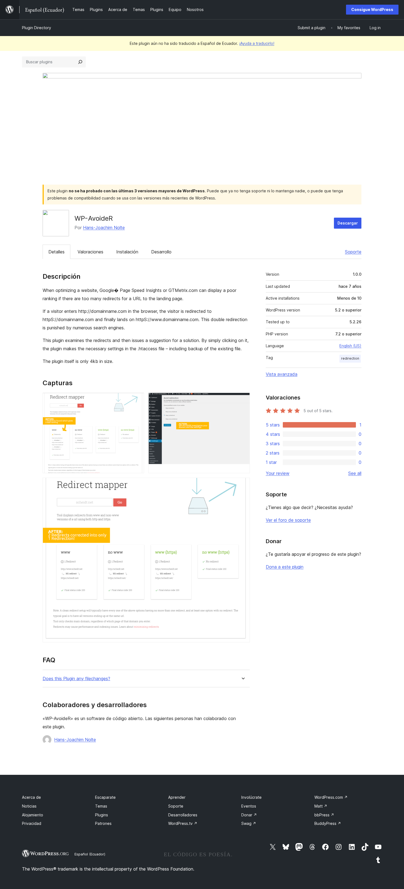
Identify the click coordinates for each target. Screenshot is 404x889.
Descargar (347, 223)
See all (354, 473)
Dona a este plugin (284, 567)
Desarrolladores (182, 815)
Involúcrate (251, 797)
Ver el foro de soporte (288, 520)
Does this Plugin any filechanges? (76, 678)
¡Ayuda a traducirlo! (256, 43)
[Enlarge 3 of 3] (242, 485)
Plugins (101, 815)
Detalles (56, 252)
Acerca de (31, 797)
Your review (277, 473)
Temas (101, 806)
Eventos (248, 806)
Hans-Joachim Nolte (104, 227)
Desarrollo (161, 252)
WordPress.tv (182, 823)
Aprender (177, 797)
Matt (320, 806)
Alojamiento (32, 815)
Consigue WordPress (372, 9)
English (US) (350, 345)
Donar (249, 815)
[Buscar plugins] (80, 61)
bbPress (324, 815)
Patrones (103, 823)
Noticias (29, 806)
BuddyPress (327, 823)
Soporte (353, 252)
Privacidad (31, 823)
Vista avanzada (281, 374)
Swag (248, 823)
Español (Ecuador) (89, 854)
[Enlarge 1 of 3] (136, 400)
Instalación (127, 252)
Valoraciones (90, 252)
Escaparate (105, 797)
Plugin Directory (36, 27)
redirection (350, 358)
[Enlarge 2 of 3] (242, 400)
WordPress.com (331, 797)
